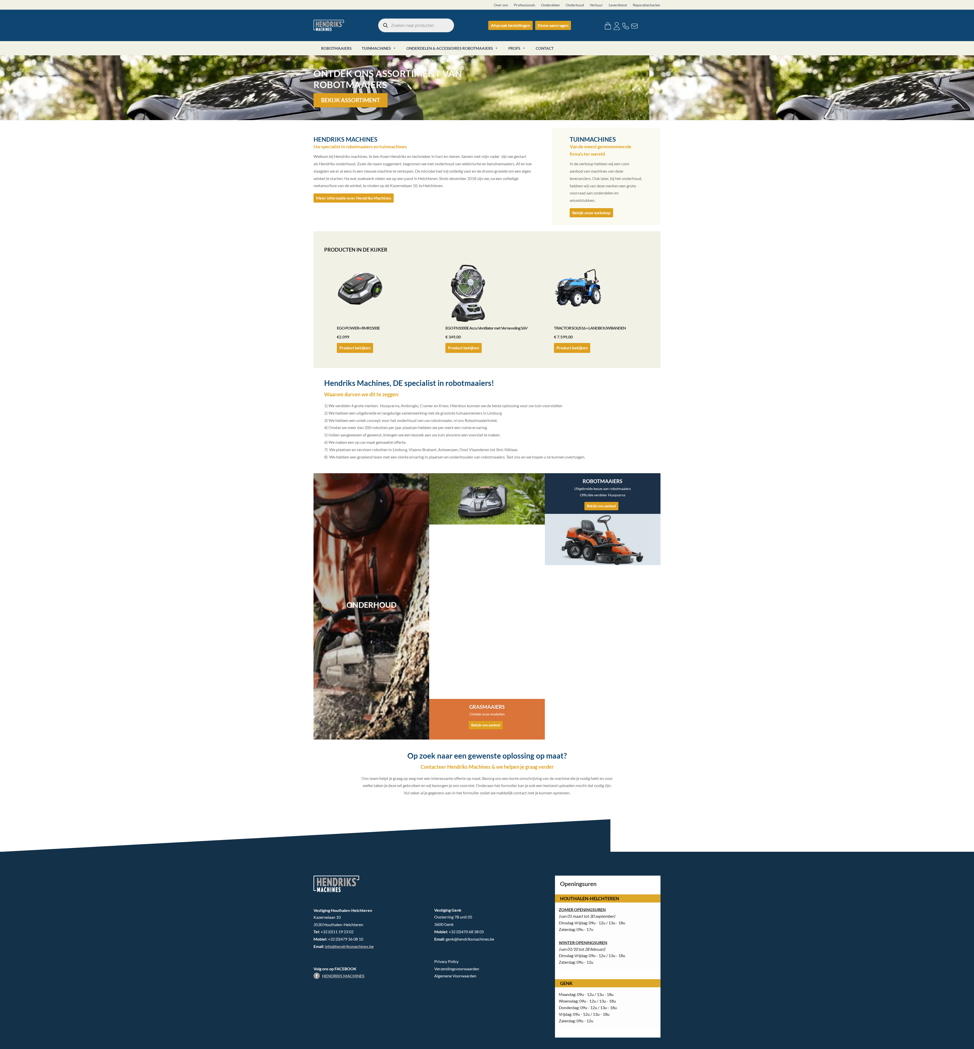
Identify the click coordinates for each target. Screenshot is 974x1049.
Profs (514, 48)
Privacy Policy (446, 961)
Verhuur (596, 5)
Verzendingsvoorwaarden (456, 968)
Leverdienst (618, 5)
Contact (545, 48)
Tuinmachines (376, 48)
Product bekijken (355, 347)
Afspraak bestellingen (510, 25)
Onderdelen (550, 5)
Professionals (524, 5)
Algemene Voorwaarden (455, 975)
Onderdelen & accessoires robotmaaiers (449, 48)
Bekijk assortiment (350, 100)
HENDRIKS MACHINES (343, 975)
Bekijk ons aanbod (485, 725)
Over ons (501, 5)
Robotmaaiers (336, 48)
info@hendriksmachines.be (349, 946)
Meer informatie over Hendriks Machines (353, 197)
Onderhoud (575, 5)
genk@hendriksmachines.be (470, 939)
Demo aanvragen (553, 25)
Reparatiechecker (646, 5)
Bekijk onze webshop (591, 212)
